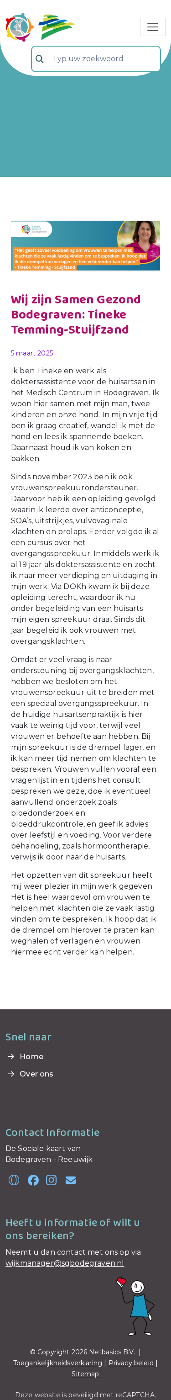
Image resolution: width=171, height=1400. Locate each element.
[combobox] (96, 59)
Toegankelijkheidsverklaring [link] (57, 1363)
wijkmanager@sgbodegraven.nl (64, 1263)
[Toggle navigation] (153, 27)
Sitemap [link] (85, 1374)
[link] (40, 26)
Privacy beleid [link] (131, 1363)
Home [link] (30, 1056)
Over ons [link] (35, 1074)
